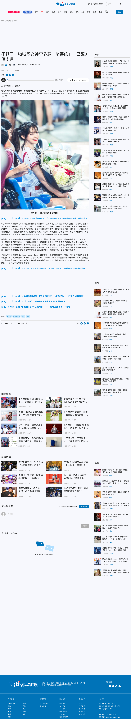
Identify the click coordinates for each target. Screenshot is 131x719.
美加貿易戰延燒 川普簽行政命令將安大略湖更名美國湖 (97, 86)
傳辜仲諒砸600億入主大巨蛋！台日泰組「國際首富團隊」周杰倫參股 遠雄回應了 (9, 492)
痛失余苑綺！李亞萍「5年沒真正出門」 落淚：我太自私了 (97, 528)
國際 (77, 12)
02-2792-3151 (111, 714)
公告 (80, 703)
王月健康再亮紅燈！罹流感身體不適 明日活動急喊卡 (97, 494)
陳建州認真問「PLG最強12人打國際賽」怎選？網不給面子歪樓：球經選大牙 (9, 466)
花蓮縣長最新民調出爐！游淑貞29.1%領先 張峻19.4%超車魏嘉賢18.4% (97, 108)
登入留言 (84, 506)
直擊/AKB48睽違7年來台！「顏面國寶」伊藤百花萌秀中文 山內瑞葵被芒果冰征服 (97, 483)
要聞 (47, 12)
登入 (119, 12)
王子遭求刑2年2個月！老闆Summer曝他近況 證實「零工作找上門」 (97, 539)
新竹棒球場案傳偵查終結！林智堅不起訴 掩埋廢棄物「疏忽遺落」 (97, 97)
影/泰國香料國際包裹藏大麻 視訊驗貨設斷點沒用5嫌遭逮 (97, 348)
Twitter (107, 686)
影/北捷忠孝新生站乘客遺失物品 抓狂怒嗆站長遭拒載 (97, 336)
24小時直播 (44, 703)
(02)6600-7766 (108, 709)
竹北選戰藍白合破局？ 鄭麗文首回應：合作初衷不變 (97, 130)
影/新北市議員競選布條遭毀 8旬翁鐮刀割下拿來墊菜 (97, 381)
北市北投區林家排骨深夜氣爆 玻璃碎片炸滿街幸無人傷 (97, 292)
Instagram (113, 686)
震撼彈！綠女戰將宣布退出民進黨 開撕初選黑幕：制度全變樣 (97, 208)
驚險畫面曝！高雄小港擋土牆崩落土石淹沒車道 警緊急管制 (97, 392)
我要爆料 (82, 711)
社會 (53, 12)
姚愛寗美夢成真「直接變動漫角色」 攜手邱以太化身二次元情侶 (97, 472)
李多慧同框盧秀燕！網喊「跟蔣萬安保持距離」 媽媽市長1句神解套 (54, 415)
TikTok (120, 686)
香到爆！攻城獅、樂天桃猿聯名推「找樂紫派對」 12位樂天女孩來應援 (9, 479)
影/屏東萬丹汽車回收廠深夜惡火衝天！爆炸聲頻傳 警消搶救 (97, 175)
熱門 (41, 12)
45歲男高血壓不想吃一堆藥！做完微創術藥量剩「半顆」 (97, 164)
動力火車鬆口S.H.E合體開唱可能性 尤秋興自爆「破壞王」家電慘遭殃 (97, 561)
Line (116, 686)
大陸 (82, 12)
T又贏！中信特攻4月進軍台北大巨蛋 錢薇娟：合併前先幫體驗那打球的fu (54, 466)
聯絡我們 (82, 709)
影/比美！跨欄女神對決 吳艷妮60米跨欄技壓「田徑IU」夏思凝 (54, 479)
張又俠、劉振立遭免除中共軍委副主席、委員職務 (97, 74)
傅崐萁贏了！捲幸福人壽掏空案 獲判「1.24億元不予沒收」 (97, 141)
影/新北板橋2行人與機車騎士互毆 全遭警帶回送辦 (97, 303)
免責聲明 (62, 714)
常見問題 (82, 706)
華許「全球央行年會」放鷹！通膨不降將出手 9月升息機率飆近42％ (97, 119)
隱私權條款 (63, 711)
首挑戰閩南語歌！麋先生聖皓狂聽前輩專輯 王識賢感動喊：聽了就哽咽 (97, 505)
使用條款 (62, 709)
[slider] (30, 80)
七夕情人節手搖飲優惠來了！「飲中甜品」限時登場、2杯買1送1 (54, 442)
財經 (100, 12)
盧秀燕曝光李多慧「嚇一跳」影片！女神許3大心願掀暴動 (54, 402)
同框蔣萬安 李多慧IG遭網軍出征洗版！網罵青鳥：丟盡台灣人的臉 (9, 442)
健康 (94, 12)
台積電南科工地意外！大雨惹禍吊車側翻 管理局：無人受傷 (97, 359)
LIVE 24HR (15, 12)
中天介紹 (62, 703)
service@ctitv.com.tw (113, 717)
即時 (36, 12)
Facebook (110, 686)
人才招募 (62, 706)
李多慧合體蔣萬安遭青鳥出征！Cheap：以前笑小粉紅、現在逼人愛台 (9, 402)
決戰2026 (28, 12)
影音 (88, 12)
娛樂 (59, 12)
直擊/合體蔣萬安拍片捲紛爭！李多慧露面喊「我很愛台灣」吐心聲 (9, 415)
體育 (65, 12)
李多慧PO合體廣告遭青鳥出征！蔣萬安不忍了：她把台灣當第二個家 (54, 429)
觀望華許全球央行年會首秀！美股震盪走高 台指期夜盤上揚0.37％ (97, 197)
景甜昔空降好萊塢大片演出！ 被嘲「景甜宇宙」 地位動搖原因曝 (97, 550)
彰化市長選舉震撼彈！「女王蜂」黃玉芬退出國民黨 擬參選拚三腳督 (97, 63)
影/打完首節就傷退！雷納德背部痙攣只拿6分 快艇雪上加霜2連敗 (54, 492)
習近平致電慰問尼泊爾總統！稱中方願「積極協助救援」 (97, 153)
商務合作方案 (63, 717)
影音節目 (43, 706)
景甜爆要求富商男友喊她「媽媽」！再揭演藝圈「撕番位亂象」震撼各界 (97, 572)
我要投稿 (82, 714)
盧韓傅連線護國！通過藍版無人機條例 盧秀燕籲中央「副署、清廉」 (97, 186)
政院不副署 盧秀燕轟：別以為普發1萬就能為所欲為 (9, 429)
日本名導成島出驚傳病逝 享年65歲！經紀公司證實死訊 (97, 517)
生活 (71, 12)
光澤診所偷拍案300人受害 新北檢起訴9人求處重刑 (97, 370)
